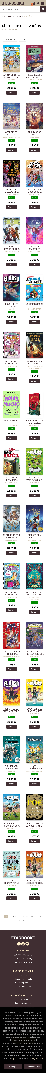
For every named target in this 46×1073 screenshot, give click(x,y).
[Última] (27, 920)
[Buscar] (43, 9)
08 (36, 917)
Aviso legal (23, 975)
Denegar (13, 1067)
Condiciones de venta (23, 979)
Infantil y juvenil (14, 16)
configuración (36, 1058)
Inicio (4, 16)
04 (19, 917)
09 (40, 917)
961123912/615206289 (23, 955)
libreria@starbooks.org (23, 959)
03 (14, 917)
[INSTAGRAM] (23, 944)
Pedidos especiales (23, 1003)
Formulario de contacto (23, 962)
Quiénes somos (23, 999)
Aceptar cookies (32, 1067)
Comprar (11, 93)
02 (10, 917)
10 (19, 921)
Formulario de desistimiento (23, 1007)
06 (27, 917)
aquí (13, 1058)
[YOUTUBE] (27, 944)
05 (23, 917)
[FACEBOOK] (19, 944)
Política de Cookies (23, 987)
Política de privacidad (23, 983)
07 (32, 917)
